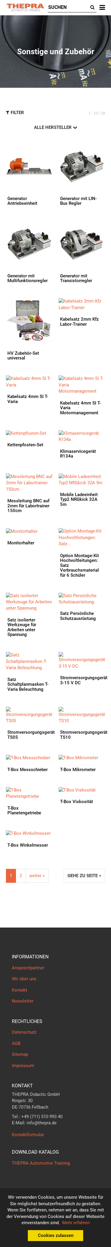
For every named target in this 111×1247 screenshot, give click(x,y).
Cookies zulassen (55, 1235)
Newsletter (22, 1001)
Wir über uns (24, 978)
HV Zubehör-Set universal (23, 356)
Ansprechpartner (28, 968)
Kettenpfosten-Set (25, 444)
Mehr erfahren (76, 1222)
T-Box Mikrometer (78, 769)
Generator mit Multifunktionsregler (27, 278)
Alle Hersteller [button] (53, 127)
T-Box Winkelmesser (27, 845)
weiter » (37, 875)
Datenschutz (24, 1032)
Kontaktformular (28, 1134)
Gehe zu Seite (83, 875)
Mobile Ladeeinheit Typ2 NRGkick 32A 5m (79, 499)
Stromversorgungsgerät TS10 (83, 735)
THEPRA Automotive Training (41, 1163)
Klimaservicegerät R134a (78, 454)
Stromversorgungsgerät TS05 (31, 735)
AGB (16, 1043)
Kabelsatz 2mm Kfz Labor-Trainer (79, 321)
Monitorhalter (20, 543)
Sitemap (20, 1054)
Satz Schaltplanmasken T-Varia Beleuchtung (28, 684)
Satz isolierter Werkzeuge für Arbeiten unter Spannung (21, 627)
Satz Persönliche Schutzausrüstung (78, 616)
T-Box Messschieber (27, 769)
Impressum (23, 1065)
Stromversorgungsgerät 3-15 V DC (83, 680)
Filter (16, 112)
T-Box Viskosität (76, 801)
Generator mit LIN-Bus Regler (78, 201)
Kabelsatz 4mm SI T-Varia (27, 399)
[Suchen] (92, 7)
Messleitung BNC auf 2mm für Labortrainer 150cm (28, 505)
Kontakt (19, 990)
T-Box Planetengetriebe (24, 810)
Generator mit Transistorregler (76, 278)
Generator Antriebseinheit (22, 201)
